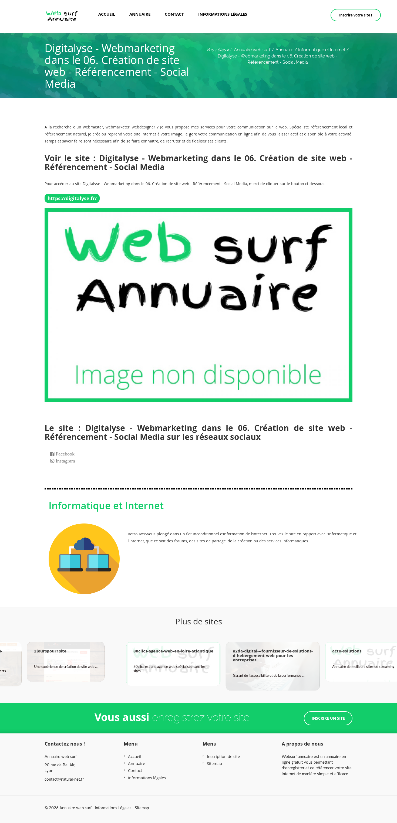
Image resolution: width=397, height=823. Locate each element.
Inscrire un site (328, 718)
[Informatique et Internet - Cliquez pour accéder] (84, 553)
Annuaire (139, 14)
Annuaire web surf (252, 49)
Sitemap (214, 763)
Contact (174, 14)
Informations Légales (113, 807)
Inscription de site (223, 756)
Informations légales (222, 14)
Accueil (106, 14)
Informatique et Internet (106, 505)
